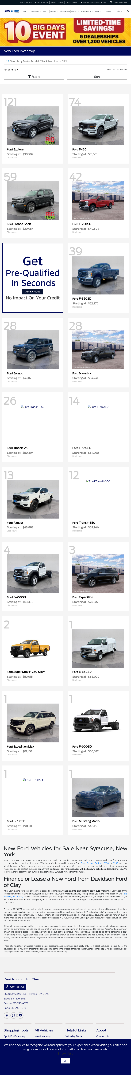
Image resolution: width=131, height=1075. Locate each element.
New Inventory (42, 1036)
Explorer (98, 863)
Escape (90, 863)
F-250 (115, 863)
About (101, 1030)
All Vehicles (44, 1030)
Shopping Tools (16, 1030)
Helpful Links (76, 1030)
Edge (83, 863)
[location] (81, 2)
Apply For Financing (14, 1036)
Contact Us (17, 986)
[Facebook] (7, 1015)
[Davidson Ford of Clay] (12, 10)
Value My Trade (74, 1036)
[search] (128, 11)
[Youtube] (20, 1015)
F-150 (106, 863)
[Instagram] (13, 1015)
